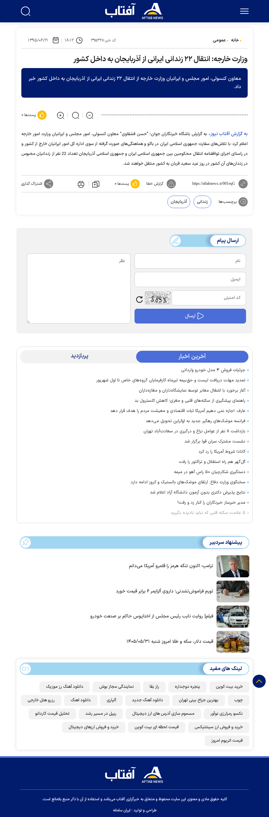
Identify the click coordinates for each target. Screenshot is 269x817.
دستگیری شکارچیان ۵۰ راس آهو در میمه (209, 472)
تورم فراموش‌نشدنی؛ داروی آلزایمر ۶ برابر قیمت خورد (164, 591)
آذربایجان (179, 202)
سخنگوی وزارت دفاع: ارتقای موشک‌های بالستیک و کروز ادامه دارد (188, 482)
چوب (238, 700)
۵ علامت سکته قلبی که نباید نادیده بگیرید (208, 513)
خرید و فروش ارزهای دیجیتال (94, 727)
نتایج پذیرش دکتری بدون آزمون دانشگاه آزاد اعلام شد (197, 492)
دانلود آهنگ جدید (147, 700)
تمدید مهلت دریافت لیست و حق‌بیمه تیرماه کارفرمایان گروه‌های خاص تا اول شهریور (170, 380)
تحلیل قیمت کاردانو (52, 713)
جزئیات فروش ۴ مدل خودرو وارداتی (213, 370)
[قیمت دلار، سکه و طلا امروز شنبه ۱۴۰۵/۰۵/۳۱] (231, 641)
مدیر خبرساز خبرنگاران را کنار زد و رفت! (211, 502)
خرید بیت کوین (229, 687)
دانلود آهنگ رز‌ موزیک (64, 687)
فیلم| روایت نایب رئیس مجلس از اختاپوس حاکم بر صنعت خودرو (151, 616)
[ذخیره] (96, 184)
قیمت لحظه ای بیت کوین (156, 727)
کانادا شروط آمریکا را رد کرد (221, 451)
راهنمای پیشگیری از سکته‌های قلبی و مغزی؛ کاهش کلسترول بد (189, 400)
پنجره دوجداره (187, 687)
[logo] (135, 10)
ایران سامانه (122, 810)
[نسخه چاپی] (80, 184)
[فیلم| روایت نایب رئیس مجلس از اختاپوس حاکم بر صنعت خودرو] (231, 616)
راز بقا (154, 687)
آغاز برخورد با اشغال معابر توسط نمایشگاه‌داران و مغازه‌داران (192, 390)
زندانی (202, 202)
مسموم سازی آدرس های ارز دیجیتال (163, 713)
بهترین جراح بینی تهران (198, 700)
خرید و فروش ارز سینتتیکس (219, 727)
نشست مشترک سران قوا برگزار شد (214, 441)
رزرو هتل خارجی (41, 700)
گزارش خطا (154, 184)
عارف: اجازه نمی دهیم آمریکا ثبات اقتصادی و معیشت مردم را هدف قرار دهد (177, 411)
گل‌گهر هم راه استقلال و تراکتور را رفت (212, 462)
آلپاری (111, 700)
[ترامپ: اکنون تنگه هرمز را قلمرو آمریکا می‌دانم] (231, 565)
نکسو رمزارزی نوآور (226, 713)
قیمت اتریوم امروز (227, 740)
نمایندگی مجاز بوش (116, 687)
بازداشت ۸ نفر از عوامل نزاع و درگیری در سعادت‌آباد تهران (194, 431)
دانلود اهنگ (81, 700)
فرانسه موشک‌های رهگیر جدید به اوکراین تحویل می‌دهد (195, 421)
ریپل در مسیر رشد (100, 713)
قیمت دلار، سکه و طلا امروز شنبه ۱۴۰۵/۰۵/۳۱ (170, 641)
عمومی (219, 40)
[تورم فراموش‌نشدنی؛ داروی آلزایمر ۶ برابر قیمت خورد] (231, 590)
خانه (235, 40)
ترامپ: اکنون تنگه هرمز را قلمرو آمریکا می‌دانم (171, 566)
